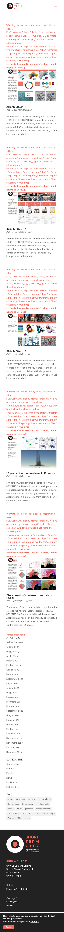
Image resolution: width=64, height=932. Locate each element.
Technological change (45, 814)
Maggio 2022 (12, 692)
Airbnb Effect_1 (16, 107)
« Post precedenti (15, 635)
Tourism (11, 818)
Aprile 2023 (12, 656)
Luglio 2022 (12, 683)
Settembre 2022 (14, 679)
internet (11, 809)
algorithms (20, 799)
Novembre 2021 (14, 706)
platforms (29, 809)
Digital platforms (28, 804)
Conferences (12, 764)
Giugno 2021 (12, 715)
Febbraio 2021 (13, 729)
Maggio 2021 (12, 720)
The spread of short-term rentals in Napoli (29, 596)
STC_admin (14, 110)
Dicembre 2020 (14, 738)
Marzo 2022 (12, 697)
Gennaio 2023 (13, 670)
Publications (12, 782)
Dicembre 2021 (14, 702)
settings (35, 921)
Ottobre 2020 (13, 747)
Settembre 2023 (14, 642)
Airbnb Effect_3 (16, 351)
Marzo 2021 (12, 724)
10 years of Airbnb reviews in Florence (31, 473)
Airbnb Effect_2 (16, 229)
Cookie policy (12, 901)
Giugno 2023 (12, 647)
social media (27, 814)
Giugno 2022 (12, 688)
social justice (13, 814)
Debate (10, 768)
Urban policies (23, 818)
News (9, 778)
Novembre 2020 (14, 743)
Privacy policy (12, 898)
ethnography (43, 804)
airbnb (10, 799)
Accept (8, 927)
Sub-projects (12, 787)
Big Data (31, 799)
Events (9, 773)
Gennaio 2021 (13, 733)
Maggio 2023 (12, 651)
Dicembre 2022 (14, 674)
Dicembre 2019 (14, 752)
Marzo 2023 (12, 661)
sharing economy (43, 809)
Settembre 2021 (14, 711)
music (19, 809)
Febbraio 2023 (13, 665)
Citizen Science (44, 799)
